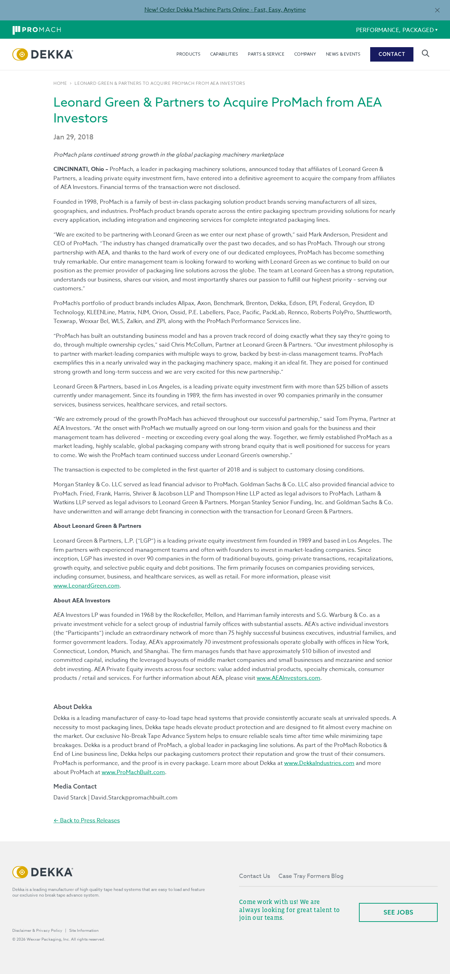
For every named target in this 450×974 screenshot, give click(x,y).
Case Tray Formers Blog (310, 876)
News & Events (343, 54)
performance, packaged (395, 30)
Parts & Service (266, 54)
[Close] (437, 10)
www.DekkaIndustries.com (319, 763)
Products (188, 54)
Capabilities (224, 54)
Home (60, 83)
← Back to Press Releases (86, 820)
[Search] (425, 53)
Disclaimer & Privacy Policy (37, 931)
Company (305, 54)
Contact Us (254, 876)
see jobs (398, 912)
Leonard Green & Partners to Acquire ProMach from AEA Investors (160, 83)
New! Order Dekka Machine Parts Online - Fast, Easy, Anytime (225, 10)
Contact (392, 54)
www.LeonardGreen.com (86, 586)
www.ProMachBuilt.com (133, 772)
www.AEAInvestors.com (288, 678)
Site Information (84, 931)
